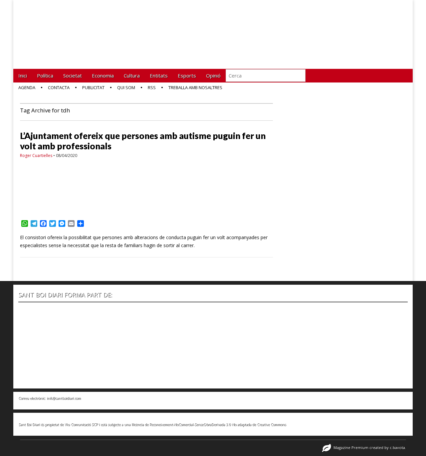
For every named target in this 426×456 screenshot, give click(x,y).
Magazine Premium (350, 447)
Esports (187, 75)
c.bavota (397, 447)
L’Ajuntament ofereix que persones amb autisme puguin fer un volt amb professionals (143, 140)
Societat (72, 75)
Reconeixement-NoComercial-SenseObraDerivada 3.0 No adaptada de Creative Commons (217, 424)
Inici (22, 75)
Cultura (132, 75)
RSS (152, 87)
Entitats (159, 75)
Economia (103, 75)
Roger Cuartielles (36, 155)
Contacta (59, 87)
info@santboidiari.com (64, 398)
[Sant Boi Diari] (69, 29)
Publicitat (93, 87)
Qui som (126, 87)
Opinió (213, 75)
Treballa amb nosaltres (195, 87)
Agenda (26, 87)
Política (45, 75)
